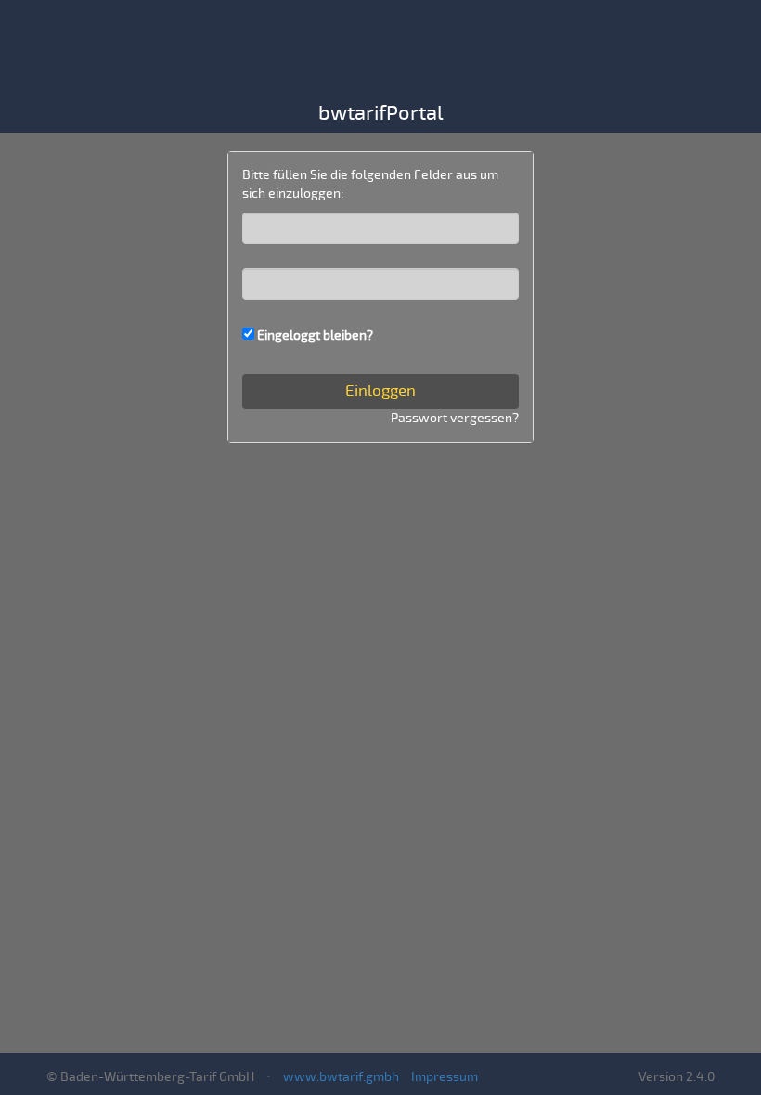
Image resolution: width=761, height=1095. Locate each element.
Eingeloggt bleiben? (315, 335)
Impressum (444, 1077)
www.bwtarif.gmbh (341, 1077)
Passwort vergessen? (455, 418)
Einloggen (380, 391)
